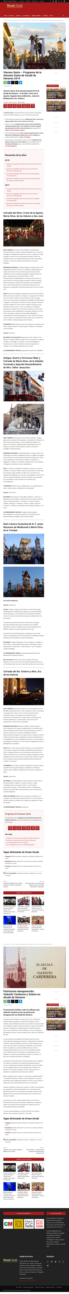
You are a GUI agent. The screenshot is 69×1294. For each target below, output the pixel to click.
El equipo (22, 1)
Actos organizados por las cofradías (17, 842)
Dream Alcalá (6, 20)
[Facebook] (50, 1)
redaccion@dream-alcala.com (28, 1280)
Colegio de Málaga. (25, 137)
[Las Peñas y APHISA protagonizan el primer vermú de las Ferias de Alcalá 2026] (24, 920)
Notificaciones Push (50, 1287)
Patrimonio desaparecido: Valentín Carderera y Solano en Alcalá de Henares (12, 885)
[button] (64, 15)
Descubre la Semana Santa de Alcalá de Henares (21, 840)
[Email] (16, 82)
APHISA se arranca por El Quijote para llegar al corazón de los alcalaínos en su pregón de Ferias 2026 (9, 910)
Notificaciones (35, 1)
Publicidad (27, 1)
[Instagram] (53, 1)
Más (51, 15)
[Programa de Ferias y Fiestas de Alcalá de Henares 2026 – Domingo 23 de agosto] (38, 920)
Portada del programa (10, 102)
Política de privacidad (28, 1287)
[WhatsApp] (61, 1)
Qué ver (18, 15)
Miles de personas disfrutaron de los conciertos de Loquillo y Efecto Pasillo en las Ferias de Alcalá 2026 (9, 929)
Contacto (42, 1)
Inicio (5, 15)
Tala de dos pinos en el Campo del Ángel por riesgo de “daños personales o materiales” (34, 885)
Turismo (45, 15)
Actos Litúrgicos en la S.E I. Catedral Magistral (20, 844)
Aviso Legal (18, 1287)
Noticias (11, 15)
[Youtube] (64, 1)
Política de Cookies (39, 1287)
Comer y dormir (36, 15)
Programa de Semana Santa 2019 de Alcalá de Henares (22, 838)
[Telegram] (56, 1)
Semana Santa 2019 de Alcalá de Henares (21, 20)
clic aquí (13, 863)
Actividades (26, 15)
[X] (59, 1)
